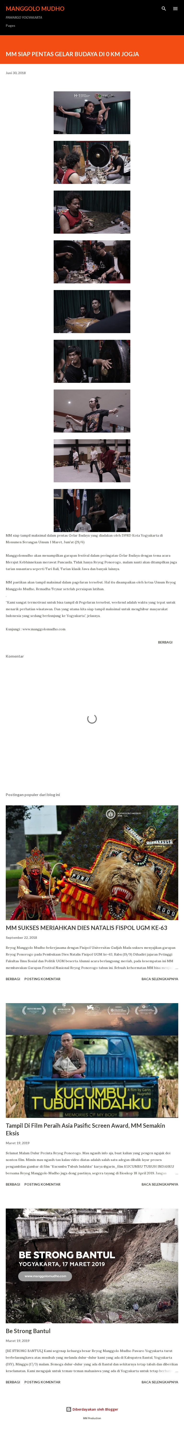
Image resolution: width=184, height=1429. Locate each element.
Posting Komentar (42, 979)
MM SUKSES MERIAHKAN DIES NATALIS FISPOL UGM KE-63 (86, 927)
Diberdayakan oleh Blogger (95, 1409)
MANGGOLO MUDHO (35, 8)
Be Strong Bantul (28, 1330)
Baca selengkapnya (160, 979)
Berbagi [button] (165, 642)
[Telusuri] (164, 8)
